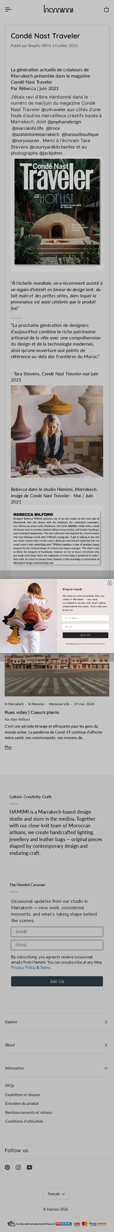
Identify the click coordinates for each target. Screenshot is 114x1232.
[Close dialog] (110, 583)
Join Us (85, 635)
